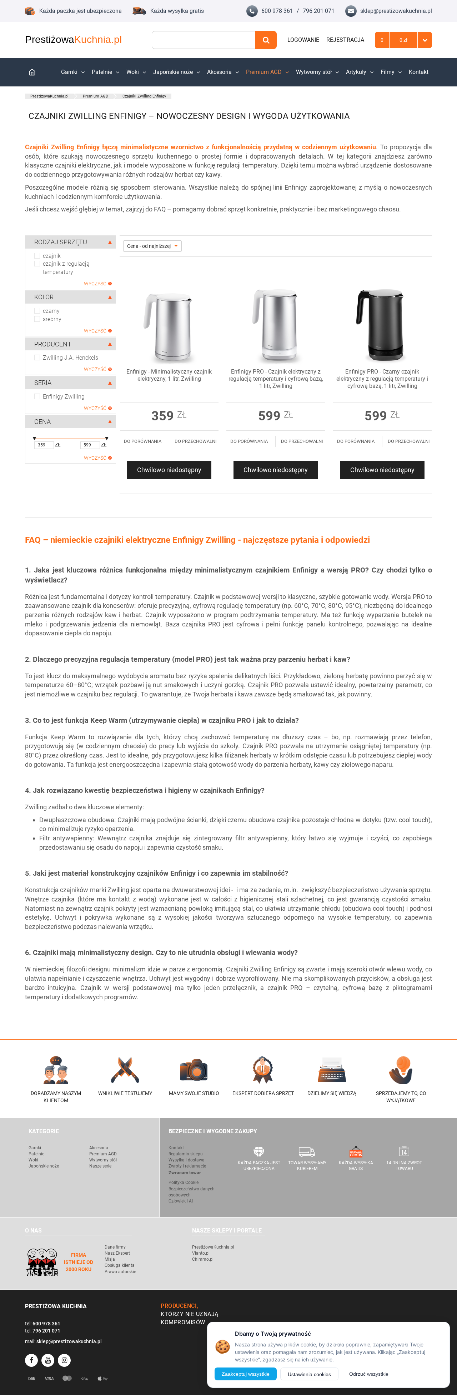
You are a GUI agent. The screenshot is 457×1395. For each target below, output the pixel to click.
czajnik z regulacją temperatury (66, 267)
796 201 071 (319, 11)
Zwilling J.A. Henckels (70, 357)
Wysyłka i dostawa (187, 1160)
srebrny (52, 319)
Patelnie (102, 72)
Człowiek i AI (181, 1201)
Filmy (388, 72)
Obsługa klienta (120, 1265)
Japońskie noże (173, 72)
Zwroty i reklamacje (187, 1166)
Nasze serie (100, 1166)
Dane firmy (115, 1247)
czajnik (52, 255)
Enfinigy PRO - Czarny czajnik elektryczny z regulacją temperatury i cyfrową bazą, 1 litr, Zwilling (382, 378)
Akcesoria (219, 72)
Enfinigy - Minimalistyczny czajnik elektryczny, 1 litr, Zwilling (169, 375)
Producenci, (180, 1305)
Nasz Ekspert (117, 1253)
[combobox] (203, 40)
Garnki (69, 72)
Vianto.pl (201, 1253)
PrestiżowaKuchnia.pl (49, 96)
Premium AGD (264, 72)
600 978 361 (277, 11)
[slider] (34, 438)
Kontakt (418, 72)
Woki (132, 72)
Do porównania (142, 441)
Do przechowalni (196, 441)
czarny (51, 311)
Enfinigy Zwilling (64, 396)
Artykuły (356, 72)
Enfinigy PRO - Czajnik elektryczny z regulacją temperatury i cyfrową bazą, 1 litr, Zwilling (275, 378)
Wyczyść (95, 283)
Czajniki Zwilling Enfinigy (144, 96)
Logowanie (303, 39)
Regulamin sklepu (186, 1153)
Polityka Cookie (184, 1182)
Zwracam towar (185, 1172)
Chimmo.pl (203, 1259)
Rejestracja (345, 39)
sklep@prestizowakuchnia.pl (396, 11)
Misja (110, 1259)
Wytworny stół (314, 72)
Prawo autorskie (120, 1271)
